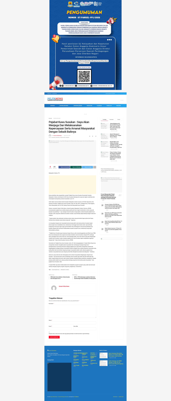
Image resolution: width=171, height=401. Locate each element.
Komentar (51, 303)
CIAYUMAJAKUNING (63, 105)
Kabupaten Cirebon (65, 269)
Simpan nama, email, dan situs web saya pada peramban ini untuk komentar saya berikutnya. (69, 333)
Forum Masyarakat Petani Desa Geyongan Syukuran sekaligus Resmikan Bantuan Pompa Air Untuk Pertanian (108, 196)
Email (50, 326)
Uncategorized (93, 363)
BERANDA (52, 105)
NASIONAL (118, 105)
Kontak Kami (54, 93)
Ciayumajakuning (55, 269)
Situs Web (75, 326)
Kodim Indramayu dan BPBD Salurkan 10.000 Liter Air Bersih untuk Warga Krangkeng (116, 362)
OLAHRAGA (99, 105)
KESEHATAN (89, 105)
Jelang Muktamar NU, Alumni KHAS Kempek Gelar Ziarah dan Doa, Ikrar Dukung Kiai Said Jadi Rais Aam (115, 126)
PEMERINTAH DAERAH (93, 357)
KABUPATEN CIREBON (64, 137)
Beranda (50, 118)
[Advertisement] (72, 184)
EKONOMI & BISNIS (78, 105)
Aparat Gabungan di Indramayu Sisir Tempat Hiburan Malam (115, 135)
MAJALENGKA (85, 365)
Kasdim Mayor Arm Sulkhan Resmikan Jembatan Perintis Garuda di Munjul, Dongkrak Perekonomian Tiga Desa (116, 144)
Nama (50, 320)
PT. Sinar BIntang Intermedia (63, 396)
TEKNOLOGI (109, 105)
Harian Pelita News (58, 135)
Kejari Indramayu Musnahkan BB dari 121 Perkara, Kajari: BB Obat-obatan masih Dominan (113, 222)
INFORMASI (76, 362)
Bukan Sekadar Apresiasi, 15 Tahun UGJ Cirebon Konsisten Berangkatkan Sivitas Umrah (113, 229)
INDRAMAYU (76, 359)
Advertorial (49, 93)
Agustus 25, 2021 (67, 135)
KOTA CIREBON (85, 359)
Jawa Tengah (76, 365)
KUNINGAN (84, 362)
